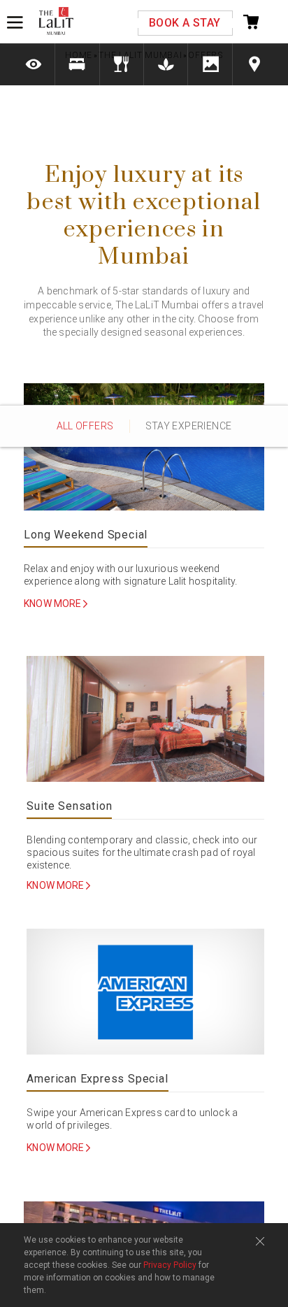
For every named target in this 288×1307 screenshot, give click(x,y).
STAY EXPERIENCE (188, 425)
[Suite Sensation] (145, 720)
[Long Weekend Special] (144, 448)
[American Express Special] (145, 993)
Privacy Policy (169, 1265)
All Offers (85, 425)
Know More (53, 604)
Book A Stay (184, 22)
